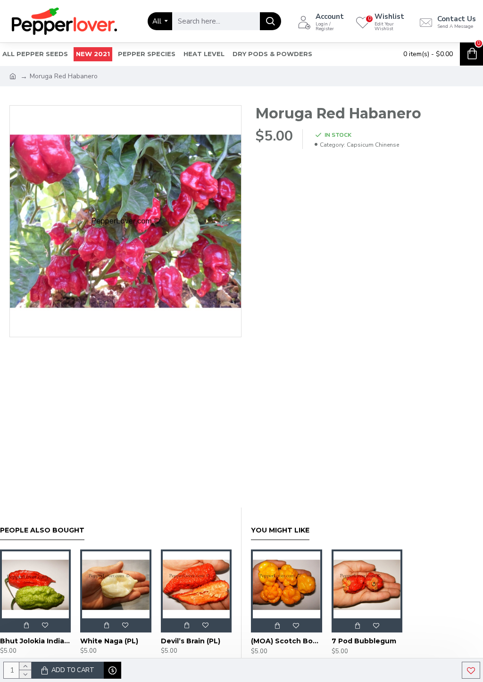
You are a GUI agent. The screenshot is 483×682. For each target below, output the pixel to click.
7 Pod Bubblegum (364, 641)
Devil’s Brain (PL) (190, 641)
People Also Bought (42, 530)
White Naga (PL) (109, 641)
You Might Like (280, 530)
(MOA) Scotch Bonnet (286, 641)
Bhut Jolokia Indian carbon (35, 641)
